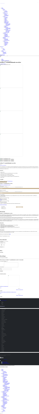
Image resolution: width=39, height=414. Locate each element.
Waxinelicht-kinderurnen (7, 36)
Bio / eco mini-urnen (5, 374)
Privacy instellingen (4, 341)
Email (3, 204)
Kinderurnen (4, 393)
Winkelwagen (4, 53)
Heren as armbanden (8, 24)
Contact (2, 50)
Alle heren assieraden (8, 23)
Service (4, 49)
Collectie (3, 8)
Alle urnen (6, 10)
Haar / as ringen (7, 31)
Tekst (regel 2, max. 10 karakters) (4, 191)
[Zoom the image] (18, 300)
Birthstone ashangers (7, 22)
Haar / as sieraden (6, 29)
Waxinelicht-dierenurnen (7, 40)
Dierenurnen (3, 397)
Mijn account (4, 407)
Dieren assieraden (6, 27)
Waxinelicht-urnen (10, 181)
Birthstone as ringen (7, 21)
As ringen (4, 380)
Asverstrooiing (6, 11)
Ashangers (6, 19)
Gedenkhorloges (5, 379)
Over (2, 301)
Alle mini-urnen (6, 13)
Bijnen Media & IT (5, 359)
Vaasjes (5, 45)
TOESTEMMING (2, 194)
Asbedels (5, 18)
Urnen (0, 293)
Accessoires (3, 400)
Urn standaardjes (5, 403)
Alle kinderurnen (5, 392)
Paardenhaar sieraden (7, 387)
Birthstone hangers (6, 42)
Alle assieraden (6, 17)
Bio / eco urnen (5, 372)
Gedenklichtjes (6, 44)
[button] (2, 54)
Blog (3, 48)
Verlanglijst (4, 52)
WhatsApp (5, 204)
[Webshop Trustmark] (1, 357)
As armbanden (5, 377)
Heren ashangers (7, 384)
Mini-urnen (6, 14)
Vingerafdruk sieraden (7, 32)
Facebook (1, 204)
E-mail (1, 269)
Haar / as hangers (7, 389)
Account (3, 51)
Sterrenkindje (6, 34)
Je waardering (2, 261)
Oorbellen (5, 26)
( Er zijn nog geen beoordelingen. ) (3, 165)
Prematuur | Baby (6, 35)
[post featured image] (10, 286)
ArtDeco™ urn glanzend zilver (19, 289)
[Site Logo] (1, 46)
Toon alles (4, 9)
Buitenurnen (4, 37)
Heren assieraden (5, 382)
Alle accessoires (5, 401)
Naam (0, 268)
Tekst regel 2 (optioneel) (3, 190)
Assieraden (4, 16)
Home (2, 369)
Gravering (1, 186)
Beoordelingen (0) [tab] (4, 208)
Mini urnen (3, 373)
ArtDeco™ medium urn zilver (19, 295)
